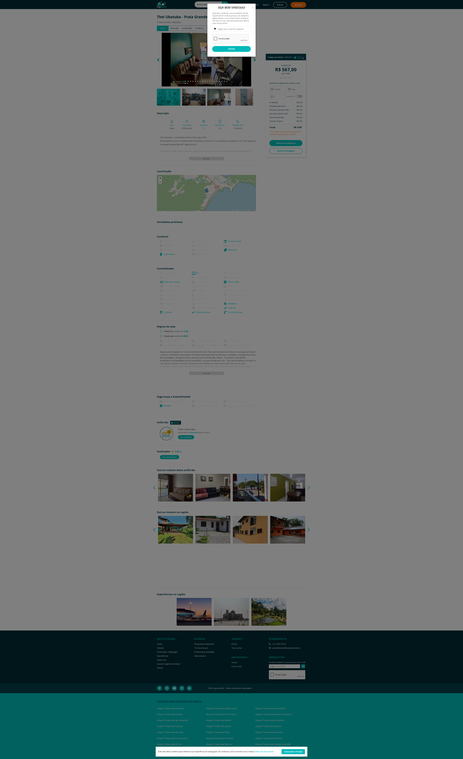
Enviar (231, 49)
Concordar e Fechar (293, 751)
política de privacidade (263, 752)
